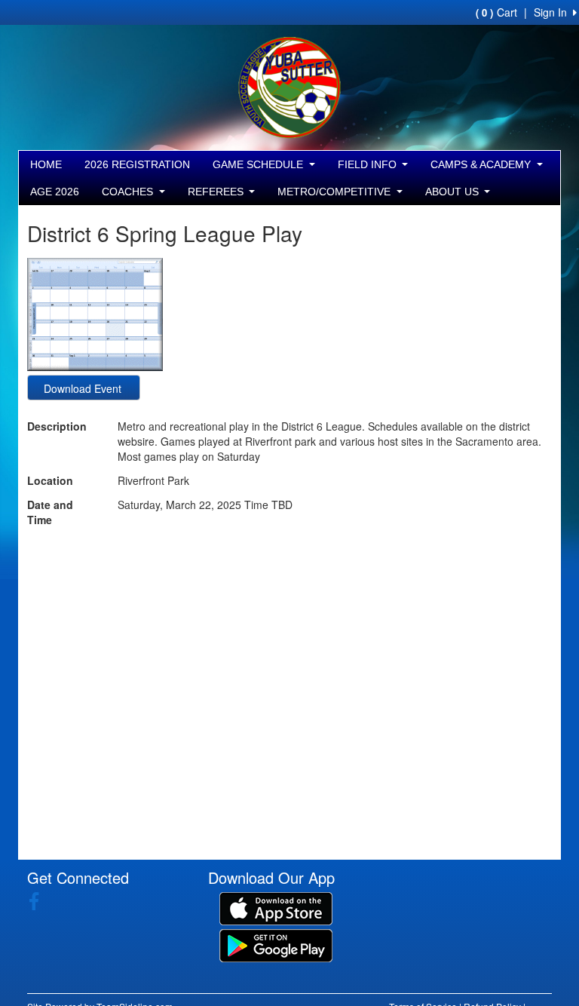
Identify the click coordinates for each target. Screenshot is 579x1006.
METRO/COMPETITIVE (335, 192)
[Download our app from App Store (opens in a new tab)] (275, 907)
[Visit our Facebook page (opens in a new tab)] (39, 901)
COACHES (129, 192)
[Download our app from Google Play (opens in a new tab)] (275, 944)
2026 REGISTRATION (137, 164)
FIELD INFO (369, 164)
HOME (46, 164)
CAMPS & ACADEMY (482, 164)
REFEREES (217, 192)
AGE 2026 (54, 192)
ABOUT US (453, 192)
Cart (496, 12)
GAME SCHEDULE (259, 164)
